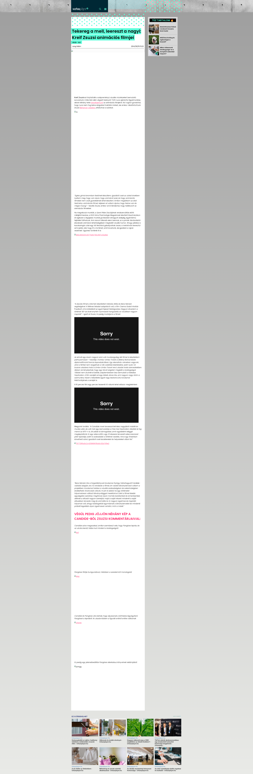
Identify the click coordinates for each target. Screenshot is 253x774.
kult (79, 42)
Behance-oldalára (87, 108)
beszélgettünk (97, 102)
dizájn (74, 42)
